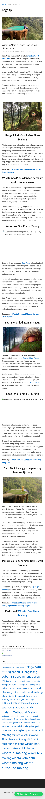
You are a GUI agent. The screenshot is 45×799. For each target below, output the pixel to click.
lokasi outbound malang (13, 52)
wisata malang (12, 763)
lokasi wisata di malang (13, 696)
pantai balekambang (31, 719)
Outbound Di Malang (7, 650)
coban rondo (24, 676)
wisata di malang (14, 753)
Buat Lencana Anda (7, 655)
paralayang (8, 722)
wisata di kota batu (24, 748)
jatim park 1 (12, 684)
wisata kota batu (23, 758)
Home (4, 4)
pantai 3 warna (14, 719)
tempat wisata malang (25, 735)
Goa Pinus (26, 263)
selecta (18, 722)
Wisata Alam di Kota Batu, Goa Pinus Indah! (19, 46)
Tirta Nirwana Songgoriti (16, 739)
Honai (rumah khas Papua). (29, 358)
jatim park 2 (23, 684)
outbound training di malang (13, 716)
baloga (29, 667)
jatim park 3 (35, 685)
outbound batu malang (14, 703)
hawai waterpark (27, 681)
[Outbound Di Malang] (2, 653)
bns (13, 672)
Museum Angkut (17, 699)
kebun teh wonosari (12, 688)
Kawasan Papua (36, 382)
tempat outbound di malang (16, 726)
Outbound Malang (25, 712)
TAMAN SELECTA (31, 722)
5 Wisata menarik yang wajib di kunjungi (13, 667)
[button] (28, 794)
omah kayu (30, 700)
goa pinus (13, 681)
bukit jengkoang (26, 672)
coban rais (9, 676)
